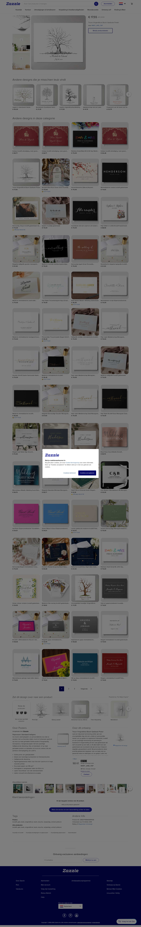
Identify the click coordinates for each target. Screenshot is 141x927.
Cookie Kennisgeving (72, 463)
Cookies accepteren (87, 473)
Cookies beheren (69, 473)
